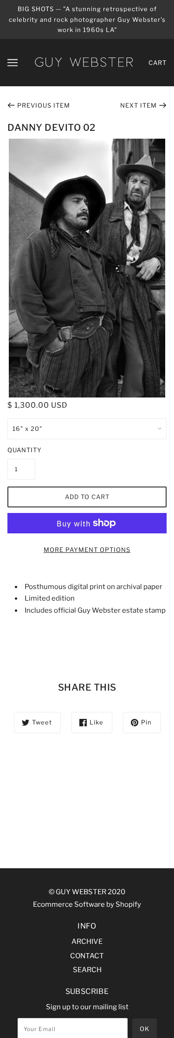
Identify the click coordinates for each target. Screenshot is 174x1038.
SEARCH (87, 970)
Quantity (21, 450)
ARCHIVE (87, 941)
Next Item (138, 105)
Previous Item (43, 105)
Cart (157, 62)
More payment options (87, 549)
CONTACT (87, 956)
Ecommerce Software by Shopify (87, 904)
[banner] (83, 62)
